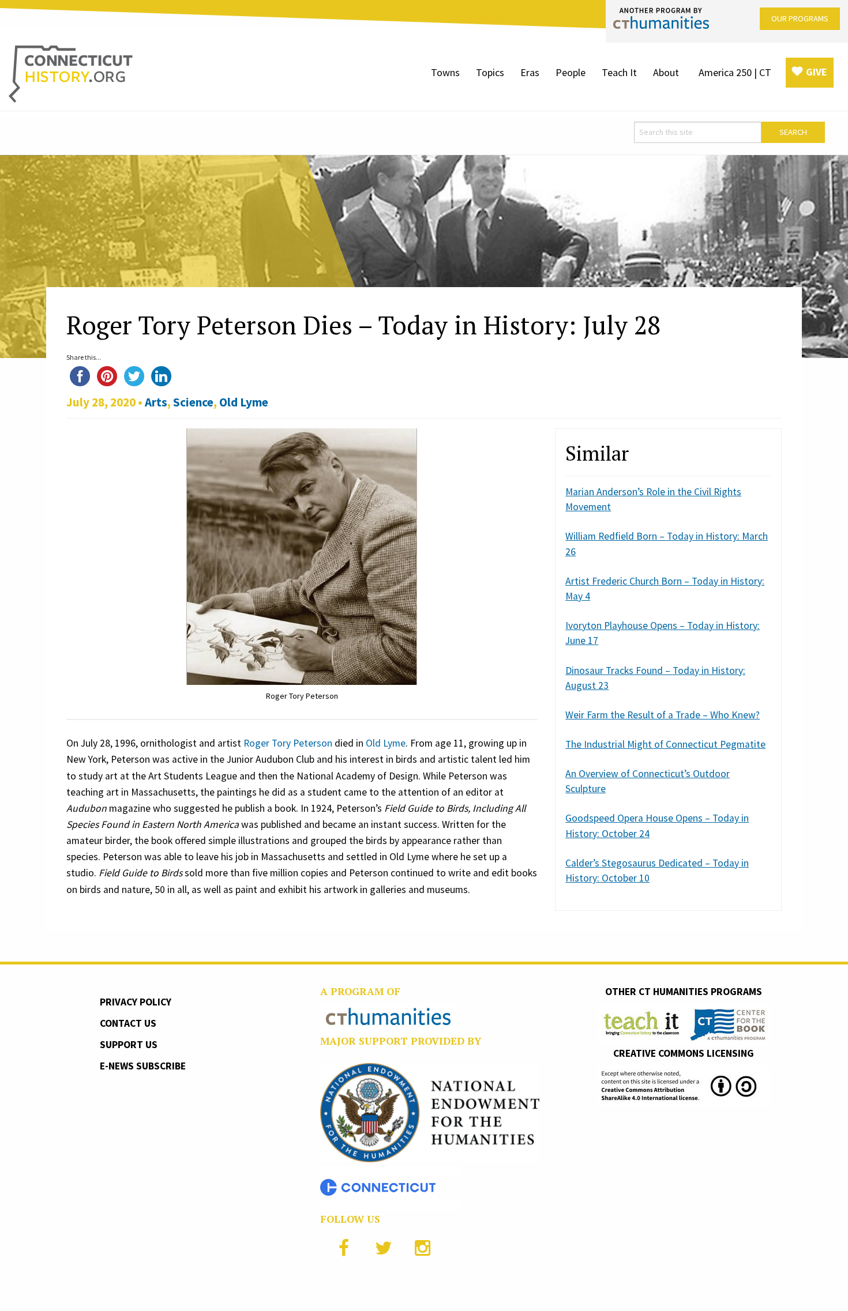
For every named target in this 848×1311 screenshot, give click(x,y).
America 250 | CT (735, 72)
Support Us (128, 1044)
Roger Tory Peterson (287, 743)
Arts (156, 402)
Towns (445, 72)
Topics (490, 72)
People (571, 72)
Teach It (619, 72)
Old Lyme (243, 402)
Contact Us (128, 1023)
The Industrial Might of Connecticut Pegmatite (665, 744)
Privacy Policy (135, 1002)
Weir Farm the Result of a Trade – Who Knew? (662, 715)
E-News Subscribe (143, 1066)
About (666, 72)
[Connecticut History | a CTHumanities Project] (71, 73)
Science (193, 402)
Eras (529, 72)
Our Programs (799, 18)
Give (816, 71)
